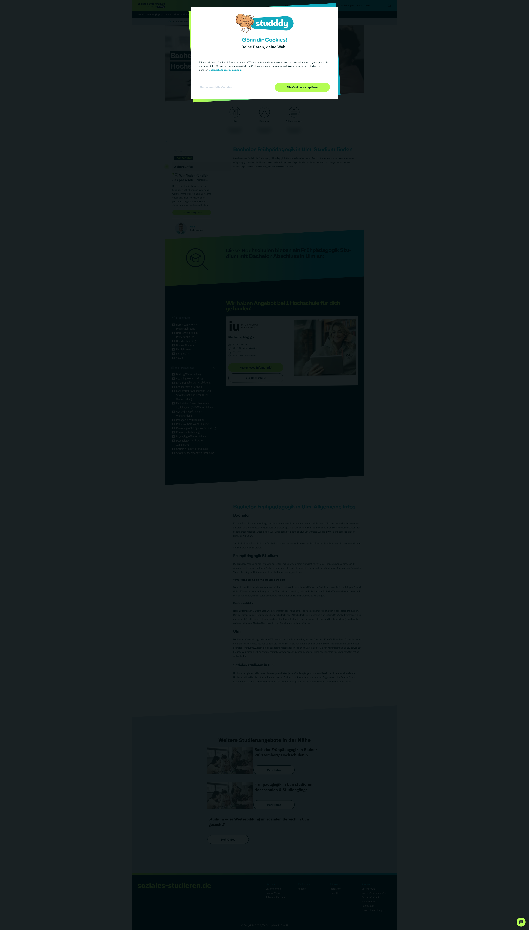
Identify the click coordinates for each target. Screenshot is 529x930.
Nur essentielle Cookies (216, 87)
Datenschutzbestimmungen (224, 69)
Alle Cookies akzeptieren (302, 87)
